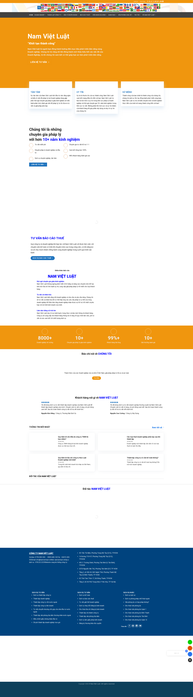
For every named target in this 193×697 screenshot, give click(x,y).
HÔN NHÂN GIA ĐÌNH (99, 15)
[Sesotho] (73, 10)
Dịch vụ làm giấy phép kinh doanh (90, 620)
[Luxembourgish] (117, 7)
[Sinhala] (83, 10)
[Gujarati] (152, 5)
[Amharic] (49, 5)
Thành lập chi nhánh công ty (89, 613)
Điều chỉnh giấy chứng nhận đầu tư (45, 619)
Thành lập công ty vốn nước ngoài (45, 602)
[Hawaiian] (42, 7)
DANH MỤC (111, 15)
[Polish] (46, 10)
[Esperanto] (117, 5)
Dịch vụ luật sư (130, 595)
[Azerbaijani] (59, 5)
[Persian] (42, 10)
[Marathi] (141, 7)
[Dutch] (111, 5)
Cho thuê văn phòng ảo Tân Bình (136, 616)
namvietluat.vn (60, 560)
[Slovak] (87, 10)
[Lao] (104, 7)
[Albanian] (46, 5)
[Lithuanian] (114, 7)
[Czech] (104, 5)
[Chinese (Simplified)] (90, 5)
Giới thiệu (142, 1)
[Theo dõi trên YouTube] (140, 626)
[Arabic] (52, 5)
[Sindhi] (80, 10)
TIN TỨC (137, 15)
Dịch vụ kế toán (84, 595)
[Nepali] (152, 7)
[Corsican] (97, 5)
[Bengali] (70, 5)
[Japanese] (76, 7)
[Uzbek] (135, 10)
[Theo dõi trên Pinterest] (161, 1)
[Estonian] (121, 5)
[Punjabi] (52, 10)
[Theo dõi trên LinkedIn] (162, 1)
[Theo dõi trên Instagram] (149, 1)
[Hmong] (52, 7)
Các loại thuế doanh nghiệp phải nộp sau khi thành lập (143, 438)
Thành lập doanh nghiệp (41, 599)
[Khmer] (90, 7)
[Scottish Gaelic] (66, 10)
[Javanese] (80, 7)
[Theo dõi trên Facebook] (147, 1)
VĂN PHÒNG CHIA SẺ (124, 15)
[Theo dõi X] (153, 1)
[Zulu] (155, 10)
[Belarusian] (66, 5)
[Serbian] (70, 10)
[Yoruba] (152, 10)
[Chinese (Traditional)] (93, 5)
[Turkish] (124, 10)
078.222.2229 (40, 562)
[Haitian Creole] (155, 5)
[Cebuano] (83, 5)
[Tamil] (114, 10)
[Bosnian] (73, 5)
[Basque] (63, 5)
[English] (114, 5)
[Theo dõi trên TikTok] (151, 1)
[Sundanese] (100, 10)
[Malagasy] (124, 7)
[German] (145, 5)
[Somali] (93, 10)
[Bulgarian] (76, 5)
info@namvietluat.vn (43, 560)
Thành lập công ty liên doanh (43, 606)
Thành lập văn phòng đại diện (89, 616)
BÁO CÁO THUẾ (85, 15)
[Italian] (73, 7)
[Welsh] (141, 10)
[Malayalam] (131, 7)
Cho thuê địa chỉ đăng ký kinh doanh (91, 609)
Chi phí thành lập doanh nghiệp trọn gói (46, 622)
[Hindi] (49, 7)
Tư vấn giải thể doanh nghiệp (89, 602)
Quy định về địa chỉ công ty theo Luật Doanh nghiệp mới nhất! (72, 459)
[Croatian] (100, 5)
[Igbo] (63, 7)
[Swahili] (104, 10)
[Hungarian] (56, 7)
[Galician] (138, 5)
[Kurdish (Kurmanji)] (97, 7)
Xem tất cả (157, 427)
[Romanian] (56, 10)
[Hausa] (158, 5)
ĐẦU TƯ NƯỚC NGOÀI (70, 15)
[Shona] (76, 10)
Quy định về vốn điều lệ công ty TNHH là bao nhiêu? (73, 438)
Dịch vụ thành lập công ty (42, 595)
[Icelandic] (59, 7)
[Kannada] (83, 7)
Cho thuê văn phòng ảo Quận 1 (135, 609)
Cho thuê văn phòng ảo (133, 606)
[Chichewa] (87, 5)
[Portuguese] (49, 10)
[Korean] (93, 7)
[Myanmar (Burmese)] (148, 7)
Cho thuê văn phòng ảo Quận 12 (136, 620)
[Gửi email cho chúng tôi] (157, 1)
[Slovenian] (90, 10)
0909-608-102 (52, 557)
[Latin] (107, 7)
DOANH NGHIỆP (39, 15)
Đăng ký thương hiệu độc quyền (90, 623)
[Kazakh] (87, 7)
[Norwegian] (155, 7)
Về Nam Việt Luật (148, 15)
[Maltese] (135, 7)
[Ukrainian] (128, 10)
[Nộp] (39, 7)
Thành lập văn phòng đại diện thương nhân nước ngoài (52, 615)
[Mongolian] (145, 7)
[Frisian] (135, 5)
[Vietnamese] (138, 10)
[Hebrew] (46, 7)
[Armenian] (56, 5)
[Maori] (138, 7)
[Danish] (107, 5)
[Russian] (59, 10)
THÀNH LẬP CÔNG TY (54, 15)
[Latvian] (111, 7)
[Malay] (128, 7)
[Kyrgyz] (100, 7)
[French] (131, 5)
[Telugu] (117, 10)
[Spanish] (97, 10)
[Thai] (121, 10)
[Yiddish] (148, 10)
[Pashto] (158, 7)
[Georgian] (141, 5)
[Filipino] (124, 5)
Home (31, 15)
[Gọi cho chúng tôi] (159, 1)
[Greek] (148, 5)
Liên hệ (136, 1)
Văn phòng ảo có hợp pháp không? (137, 602)
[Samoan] (63, 10)
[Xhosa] (145, 10)
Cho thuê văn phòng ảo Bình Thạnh (137, 613)
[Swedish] (107, 10)
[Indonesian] (66, 7)
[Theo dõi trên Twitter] (155, 1)
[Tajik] (111, 10)
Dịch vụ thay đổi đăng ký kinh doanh (91, 606)
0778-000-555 (40, 557)
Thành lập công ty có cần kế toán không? (142, 458)
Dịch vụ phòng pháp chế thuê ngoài (137, 599)
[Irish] (70, 7)
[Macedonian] (121, 7)
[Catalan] (80, 5)
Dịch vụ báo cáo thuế (86, 599)
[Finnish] (128, 5)
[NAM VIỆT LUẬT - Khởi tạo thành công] (30, 7)
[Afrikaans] (42, 5)
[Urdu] (131, 10)
